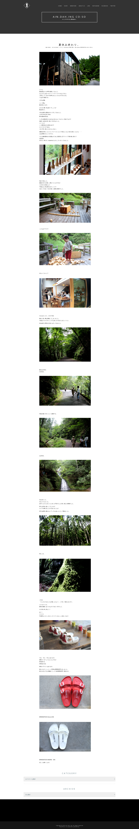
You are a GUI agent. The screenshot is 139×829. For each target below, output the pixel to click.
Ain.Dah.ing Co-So (69, 16)
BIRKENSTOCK (83, 47)
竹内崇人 (49, 47)
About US (82, 6)
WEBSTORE (73, 6)
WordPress (76, 826)
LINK (88, 6)
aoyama (78, 47)
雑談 (73, 47)
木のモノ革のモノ (90, 47)
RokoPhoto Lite (63, 826)
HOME (60, 6)
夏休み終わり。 (69, 44)
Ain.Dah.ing (67, 19)
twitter (112, 6)
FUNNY (70, 47)
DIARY (66, 6)
